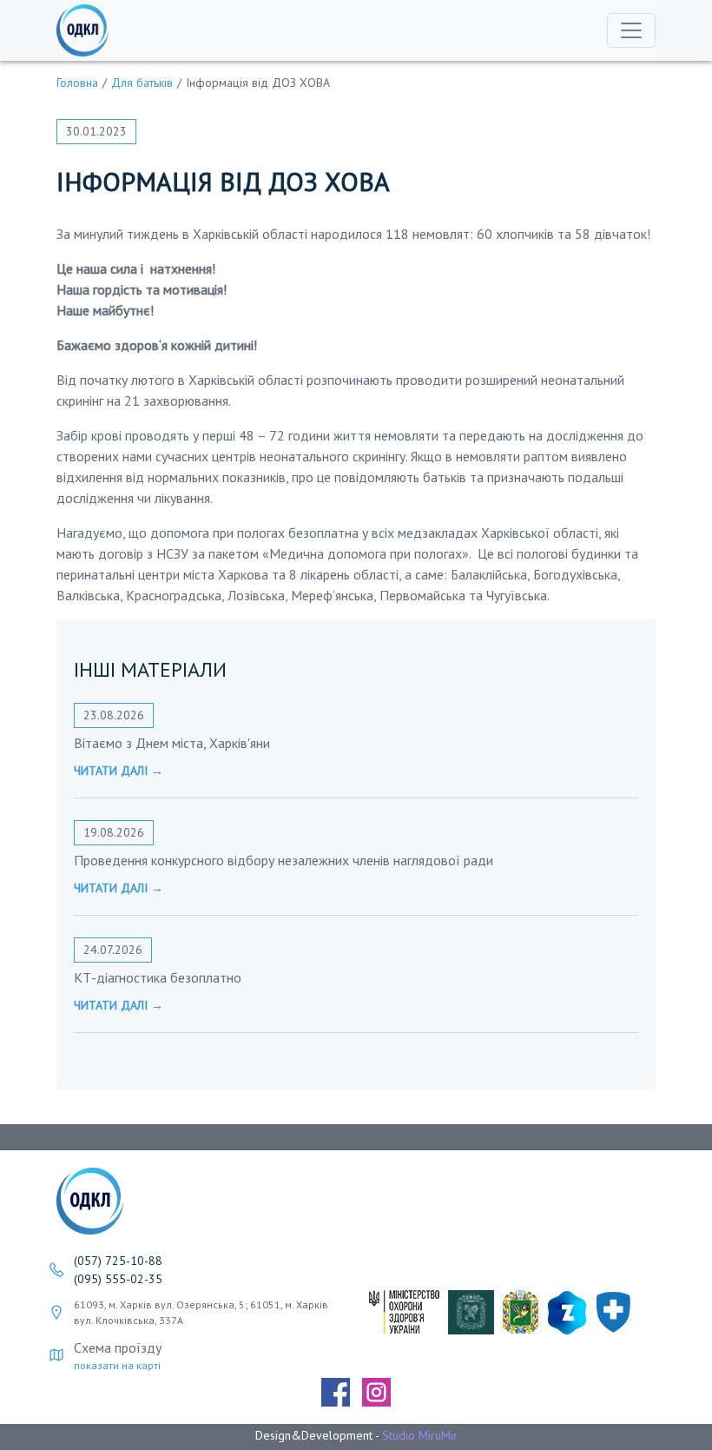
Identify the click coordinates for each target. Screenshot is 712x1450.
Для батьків (142, 82)
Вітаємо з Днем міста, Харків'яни (172, 742)
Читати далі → (118, 770)
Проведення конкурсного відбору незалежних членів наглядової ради (283, 860)
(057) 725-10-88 (118, 1260)
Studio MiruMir (420, 1435)
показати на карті (117, 1365)
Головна (77, 82)
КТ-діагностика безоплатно (157, 977)
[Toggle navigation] (631, 30)
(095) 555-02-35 (118, 1279)
